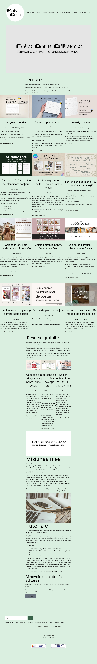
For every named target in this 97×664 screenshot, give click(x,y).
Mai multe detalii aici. (38, 266)
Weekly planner (81, 122)
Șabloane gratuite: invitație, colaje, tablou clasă (48, 184)
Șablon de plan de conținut (48, 310)
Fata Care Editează (48, 635)
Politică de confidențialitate (54, 626)
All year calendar (16, 122)
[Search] (30, 618)
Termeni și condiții (40, 626)
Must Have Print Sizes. (43, 263)
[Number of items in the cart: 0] (89, 12)
